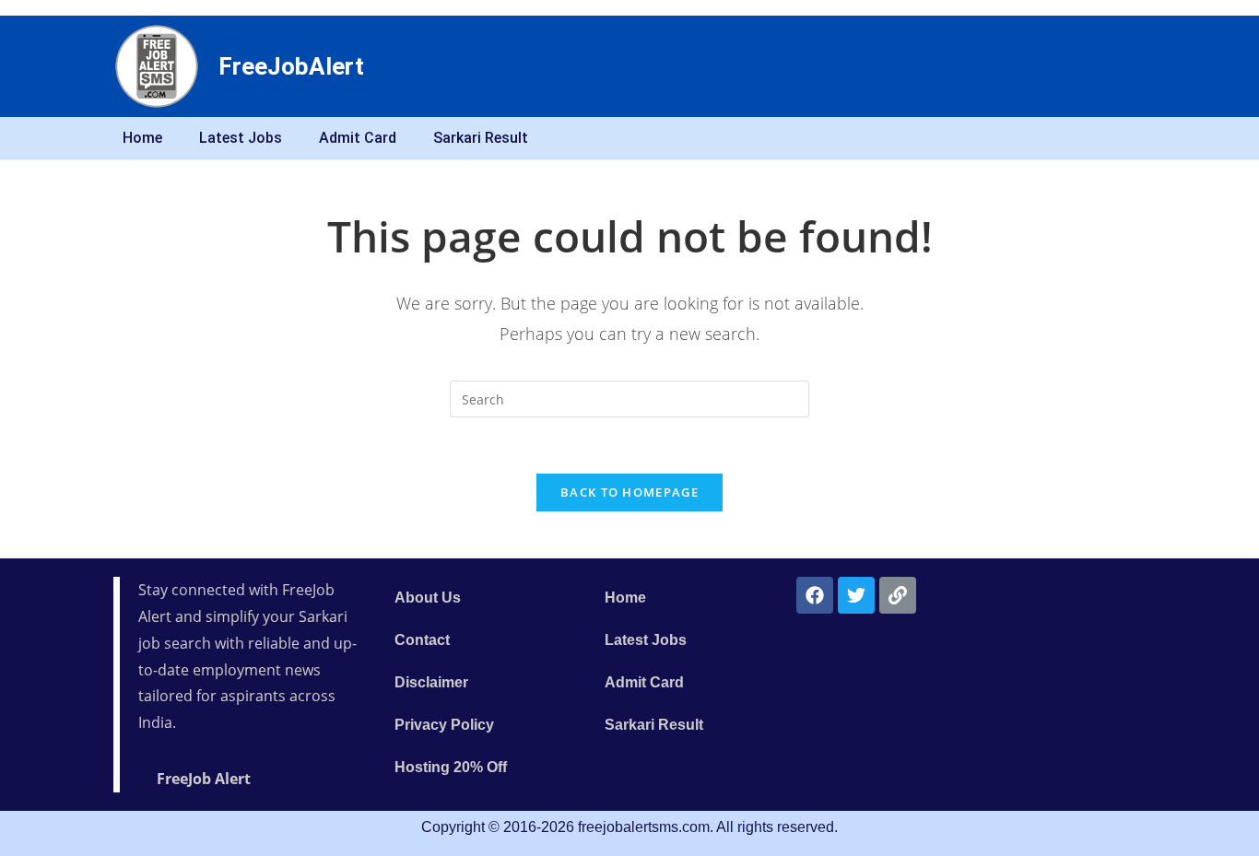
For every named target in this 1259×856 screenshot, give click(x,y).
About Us (427, 597)
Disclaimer (431, 682)
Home (142, 138)
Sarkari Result (480, 138)
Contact (422, 640)
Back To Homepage (629, 492)
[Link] (897, 595)
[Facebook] (814, 595)
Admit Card (357, 138)
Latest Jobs (240, 138)
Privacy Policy (444, 725)
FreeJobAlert (291, 66)
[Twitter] (856, 595)
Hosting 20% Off (450, 767)
